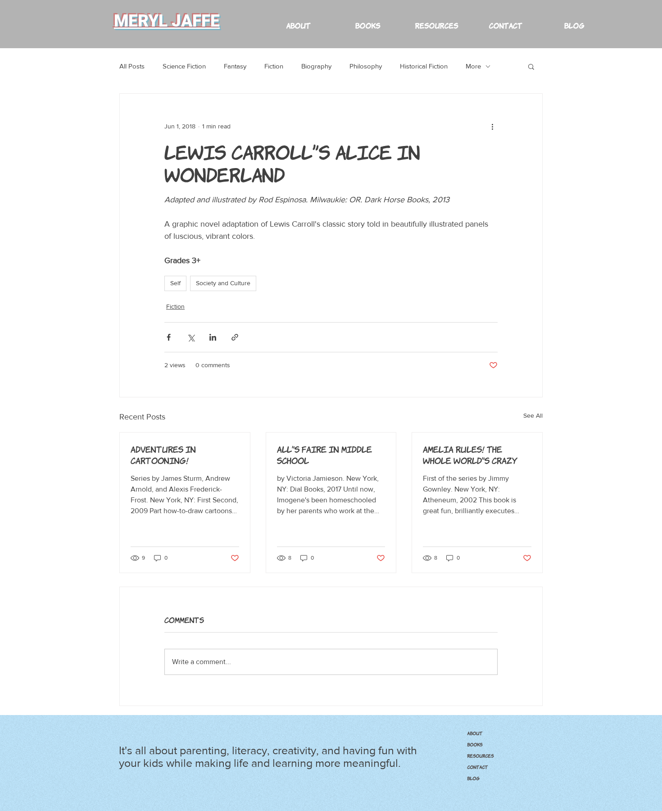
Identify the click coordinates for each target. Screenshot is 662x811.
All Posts (132, 66)
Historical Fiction (424, 66)
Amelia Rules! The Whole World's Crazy (470, 454)
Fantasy (235, 66)
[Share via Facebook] (168, 337)
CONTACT (477, 767)
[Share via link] (235, 337)
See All (533, 415)
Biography (316, 66)
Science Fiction (184, 66)
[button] (436, 21)
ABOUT (474, 733)
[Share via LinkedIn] (213, 337)
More (473, 66)
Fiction (273, 66)
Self (175, 283)
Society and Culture (223, 283)
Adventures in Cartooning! (163, 454)
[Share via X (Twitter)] (190, 337)
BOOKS (474, 744)
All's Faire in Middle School (324, 454)
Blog (473, 778)
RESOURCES (480, 755)
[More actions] (492, 126)
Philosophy (365, 66)
